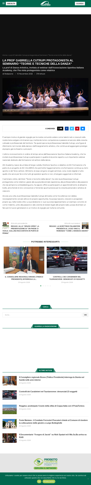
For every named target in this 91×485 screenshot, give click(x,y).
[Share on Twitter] (72, 128)
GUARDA (80, 4)
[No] (88, 479)
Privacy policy (49, 481)
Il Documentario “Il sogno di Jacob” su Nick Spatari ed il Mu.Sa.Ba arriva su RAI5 (53, 436)
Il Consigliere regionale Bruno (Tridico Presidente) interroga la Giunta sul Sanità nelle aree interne (51, 378)
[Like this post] (61, 128)
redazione (8, 74)
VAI (85, 315)
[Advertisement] (45, 36)
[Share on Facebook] (67, 128)
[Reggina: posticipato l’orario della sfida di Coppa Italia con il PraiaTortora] (9, 409)
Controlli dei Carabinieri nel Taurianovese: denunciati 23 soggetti (48, 392)
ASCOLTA (11, 4)
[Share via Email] (82, 128)
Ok (39, 481)
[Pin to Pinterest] (77, 128)
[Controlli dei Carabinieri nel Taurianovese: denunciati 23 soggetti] (67, 260)
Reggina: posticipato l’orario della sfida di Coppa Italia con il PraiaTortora (51, 406)
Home (4, 55)
